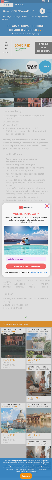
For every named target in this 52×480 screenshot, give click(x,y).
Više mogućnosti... (29, 471)
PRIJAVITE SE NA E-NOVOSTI (26, 266)
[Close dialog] (47, 206)
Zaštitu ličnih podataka (38, 272)
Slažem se (26, 476)
